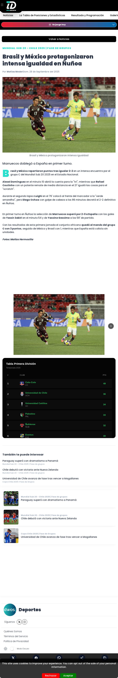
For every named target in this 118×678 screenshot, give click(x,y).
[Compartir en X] (13, 658)
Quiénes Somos (13, 631)
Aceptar (68, 675)
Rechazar (51, 675)
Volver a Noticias (59, 39)
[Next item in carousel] (111, 326)
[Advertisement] (59, 267)
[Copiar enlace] (104, 658)
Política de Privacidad (16, 641)
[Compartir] (82, 658)
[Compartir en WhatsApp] (59, 658)
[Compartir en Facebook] (36, 658)
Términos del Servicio (16, 636)
